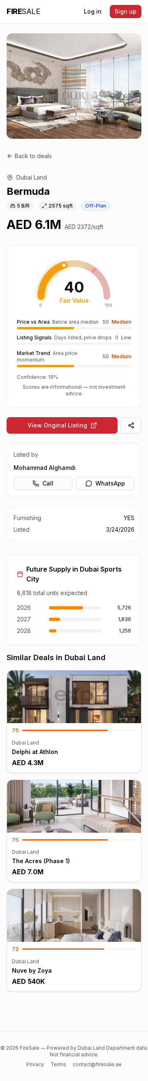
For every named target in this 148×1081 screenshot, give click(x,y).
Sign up (125, 11)
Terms (58, 1064)
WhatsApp (110, 483)
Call (47, 483)
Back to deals (33, 155)
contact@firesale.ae (97, 1064)
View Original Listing (57, 425)
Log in (93, 11)
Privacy (35, 1064)
